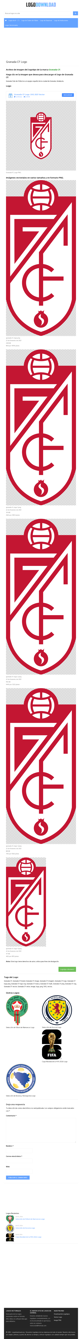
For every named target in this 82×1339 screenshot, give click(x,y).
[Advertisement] (41, 44)
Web (8, 1167)
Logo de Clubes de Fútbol (29, 20)
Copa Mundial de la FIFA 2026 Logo (55, 1062)
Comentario (11, 1116)
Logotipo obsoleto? (67, 969)
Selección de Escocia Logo (51, 1027)
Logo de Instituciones (61, 20)
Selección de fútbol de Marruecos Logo (20, 1027)
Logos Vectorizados (11, 25)
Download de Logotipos (62, 1314)
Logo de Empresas (46, 20)
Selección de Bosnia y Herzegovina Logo (21, 1096)
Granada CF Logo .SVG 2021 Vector (29, 94)
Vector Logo (58, 1317)
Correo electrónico (14, 1156)
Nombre (10, 1146)
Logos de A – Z (14, 20)
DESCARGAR (68, 95)
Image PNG (57, 1320)
